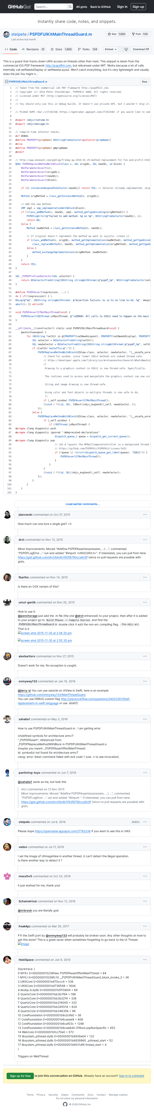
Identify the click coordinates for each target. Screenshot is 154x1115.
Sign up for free (20, 1076)
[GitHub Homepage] (65, 1104)
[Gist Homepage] (19, 6)
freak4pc (25, 926)
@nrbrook (25, 910)
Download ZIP (141, 49)
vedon (23, 847)
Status (64, 1094)
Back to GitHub (100, 6)
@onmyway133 (56, 935)
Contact (101, 1094)
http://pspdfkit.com (58, 65)
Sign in (122, 7)
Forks (90, 49)
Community (78, 1094)
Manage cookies (118, 1094)
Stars (63, 49)
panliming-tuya (29, 772)
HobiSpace (26, 959)
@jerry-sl (24, 690)
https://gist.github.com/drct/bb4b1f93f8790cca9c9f (53, 557)
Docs (90, 1094)
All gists (81, 6)
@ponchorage (27, 615)
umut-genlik (27, 602)
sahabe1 (24, 719)
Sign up (138, 7)
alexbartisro (27, 656)
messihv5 (25, 876)
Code (13, 49)
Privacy (41, 1094)
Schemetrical (28, 901)
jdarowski (25, 514)
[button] (145, 514)
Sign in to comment (131, 1075)
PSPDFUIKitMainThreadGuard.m (61, 34)
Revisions (35, 49)
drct (21, 539)
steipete (19, 34)
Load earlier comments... (83, 504)
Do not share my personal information (77, 1098)
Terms (30, 1094)
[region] (77, 290)
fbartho (24, 577)
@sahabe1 (25, 781)
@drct (79, 615)
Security (53, 1094)
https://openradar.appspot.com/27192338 (63, 831)
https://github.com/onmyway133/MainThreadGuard (51, 694)
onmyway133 (28, 681)
